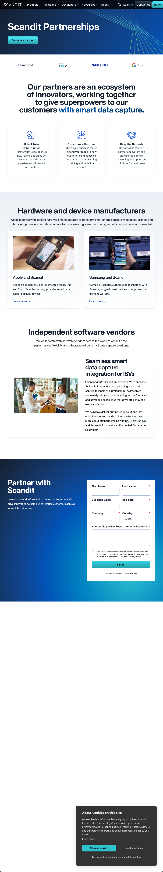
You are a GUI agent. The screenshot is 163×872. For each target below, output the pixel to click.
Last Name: (136, 486)
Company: (106, 513)
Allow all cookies (99, 848)
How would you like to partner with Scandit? (121, 527)
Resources (88, 5)
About (105, 5)
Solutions (50, 5)
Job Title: (136, 500)
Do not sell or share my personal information (116, 857)
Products (33, 5)
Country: (136, 513)
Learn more (20, 301)
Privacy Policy (135, 557)
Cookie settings (134, 848)
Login (126, 5)
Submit (121, 565)
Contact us (143, 5)
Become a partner (23, 40)
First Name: (106, 486)
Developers (69, 5)
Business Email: (106, 500)
